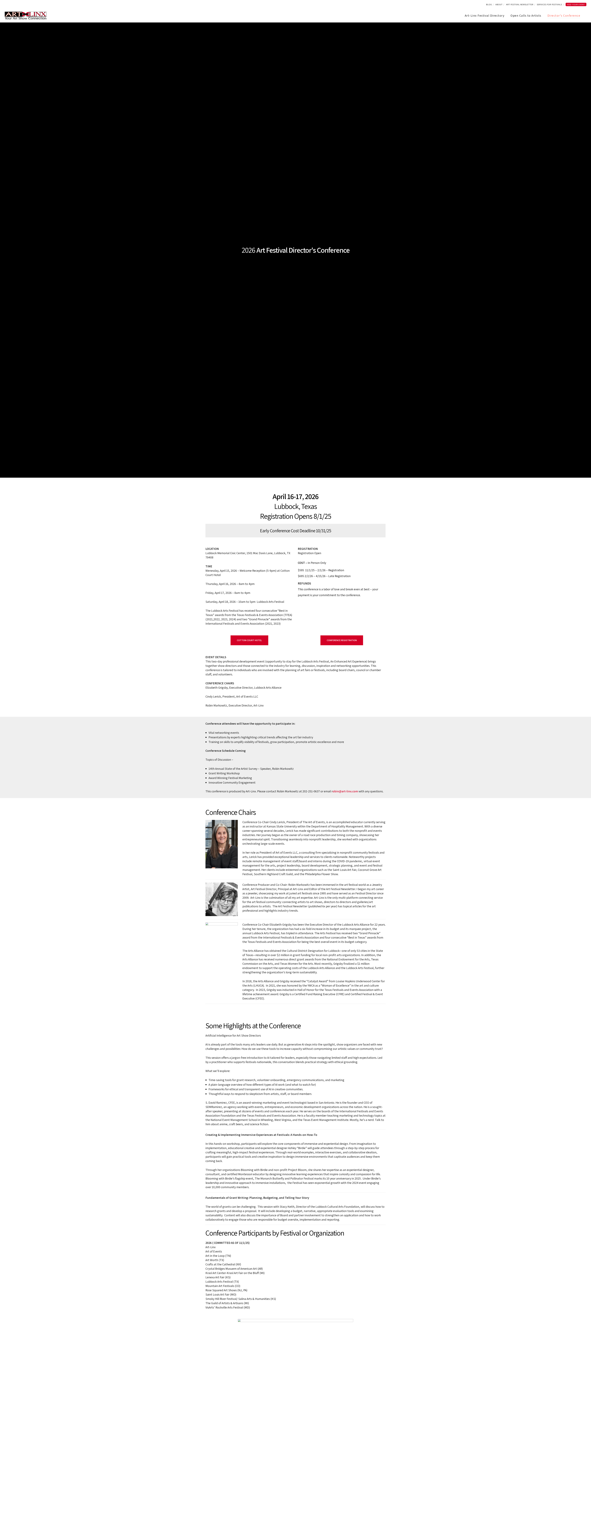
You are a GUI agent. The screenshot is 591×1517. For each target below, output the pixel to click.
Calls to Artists (283, 5)
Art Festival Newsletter (318, 5)
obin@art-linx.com (345, 791)
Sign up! (343, 5)
